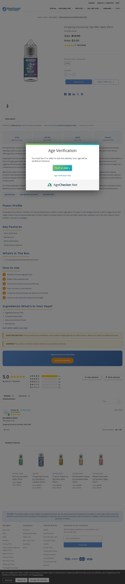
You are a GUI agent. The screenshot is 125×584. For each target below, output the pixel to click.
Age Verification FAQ (62, 175)
